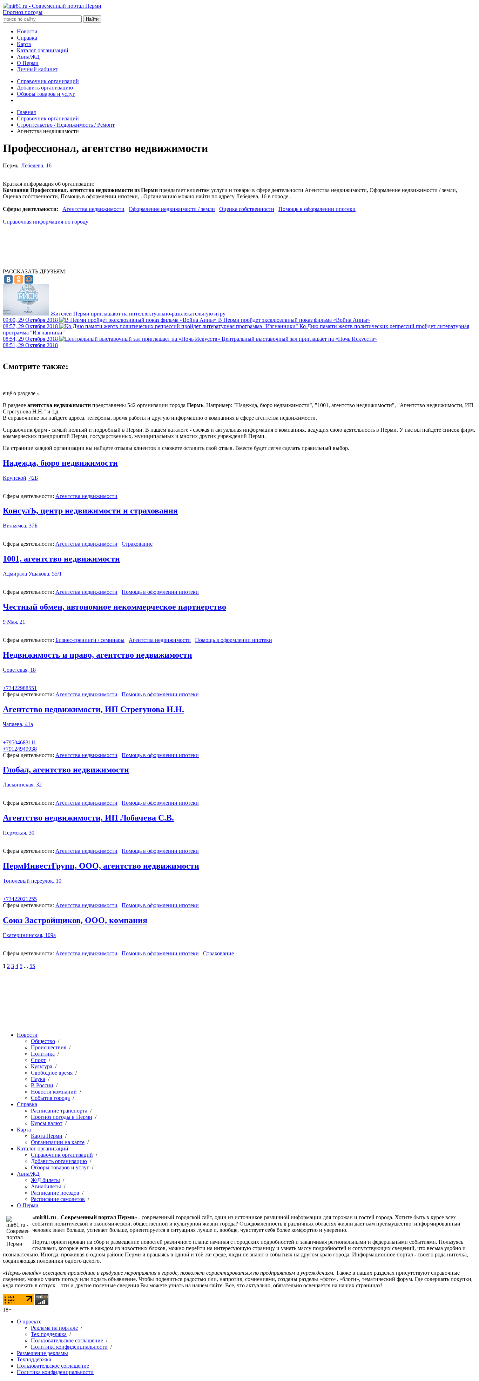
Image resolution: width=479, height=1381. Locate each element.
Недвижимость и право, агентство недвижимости (97, 654)
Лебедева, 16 (36, 165)
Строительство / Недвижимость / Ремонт (66, 125)
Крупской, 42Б (20, 478)
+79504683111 (19, 742)
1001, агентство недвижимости (61, 558)
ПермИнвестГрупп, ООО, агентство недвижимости (101, 865)
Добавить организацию (45, 88)
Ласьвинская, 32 (22, 785)
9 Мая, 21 (14, 622)
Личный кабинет (37, 69)
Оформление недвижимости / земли (172, 209)
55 (32, 966)
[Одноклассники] (18, 279)
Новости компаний (54, 1092)
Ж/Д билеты (45, 1180)
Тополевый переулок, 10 (32, 881)
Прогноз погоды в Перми (61, 1117)
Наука (38, 1079)
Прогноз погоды (22, 12)
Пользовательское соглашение (67, 1340)
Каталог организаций (42, 50)
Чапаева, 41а (18, 724)
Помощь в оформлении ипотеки (317, 209)
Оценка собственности (246, 209)
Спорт (38, 1060)
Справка (27, 38)
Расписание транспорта (59, 1111)
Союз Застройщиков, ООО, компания (75, 920)
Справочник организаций (48, 81)
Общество (43, 1041)
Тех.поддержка (49, 1334)
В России (42, 1085)
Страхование (137, 544)
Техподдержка (34, 1359)
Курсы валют (46, 1123)
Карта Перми (46, 1136)
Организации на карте (58, 1142)
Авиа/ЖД (28, 57)
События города (50, 1098)
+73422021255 (20, 899)
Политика (43, 1054)
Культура (41, 1066)
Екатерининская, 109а (29, 935)
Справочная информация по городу (45, 222)
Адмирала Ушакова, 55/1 (32, 574)
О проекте (29, 1321)
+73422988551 (20, 688)
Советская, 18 (19, 670)
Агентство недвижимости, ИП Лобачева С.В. (88, 817)
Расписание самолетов (58, 1199)
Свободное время (52, 1073)
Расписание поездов (55, 1193)
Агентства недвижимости (93, 209)
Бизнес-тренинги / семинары (89, 640)
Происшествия (48, 1047)
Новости (27, 31)
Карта (24, 44)
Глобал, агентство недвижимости (66, 769)
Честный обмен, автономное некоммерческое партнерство (114, 606)
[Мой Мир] (29, 279)
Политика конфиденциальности (69, 1347)
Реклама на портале (54, 1328)
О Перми (28, 63)
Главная (26, 112)
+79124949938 (20, 749)
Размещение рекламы (42, 1353)
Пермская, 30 (18, 833)
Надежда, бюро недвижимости (60, 462)
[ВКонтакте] (8, 279)
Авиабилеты (46, 1186)
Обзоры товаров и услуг (46, 94)
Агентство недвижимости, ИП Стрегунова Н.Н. (93, 709)
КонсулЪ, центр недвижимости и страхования (90, 510)
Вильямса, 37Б (20, 526)
